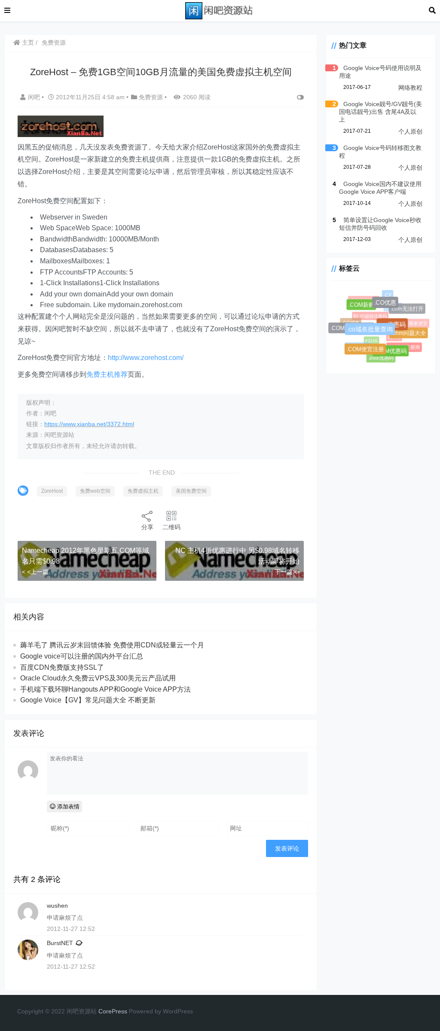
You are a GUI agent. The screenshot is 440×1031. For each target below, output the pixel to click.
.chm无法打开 (407, 309)
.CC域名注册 (362, 300)
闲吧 (35, 97)
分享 (147, 527)
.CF (387, 295)
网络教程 (410, 87)
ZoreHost (52, 491)
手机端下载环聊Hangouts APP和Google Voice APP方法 (105, 689)
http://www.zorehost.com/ (145, 357)
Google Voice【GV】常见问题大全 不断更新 (88, 700)
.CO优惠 (387, 305)
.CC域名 (349, 321)
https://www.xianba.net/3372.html (89, 424)
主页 (27, 42)
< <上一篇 (35, 571)
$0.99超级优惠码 (368, 313)
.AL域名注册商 (403, 346)
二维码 (171, 527)
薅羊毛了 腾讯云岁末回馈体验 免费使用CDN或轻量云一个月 (112, 645)
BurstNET (60, 942)
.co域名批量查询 (373, 332)
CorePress (112, 1011)
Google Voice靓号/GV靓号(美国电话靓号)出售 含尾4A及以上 (380, 112)
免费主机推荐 (107, 374)
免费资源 (54, 42)
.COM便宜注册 (366, 351)
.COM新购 (363, 306)
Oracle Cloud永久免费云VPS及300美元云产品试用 (98, 678)
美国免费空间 (191, 491)
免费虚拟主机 (143, 491)
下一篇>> (287, 571)
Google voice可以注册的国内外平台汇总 (81, 656)
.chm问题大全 (410, 334)
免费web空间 (95, 491)
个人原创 (410, 131)
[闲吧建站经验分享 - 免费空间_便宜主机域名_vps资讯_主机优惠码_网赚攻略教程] (219, 10)
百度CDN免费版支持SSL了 (62, 667)
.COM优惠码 (392, 352)
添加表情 (67, 806)
